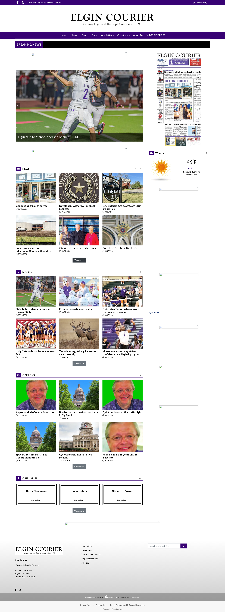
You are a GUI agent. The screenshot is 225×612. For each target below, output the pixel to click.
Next (141, 106)
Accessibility (202, 3)
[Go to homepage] (112, 18)
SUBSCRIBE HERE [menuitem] (155, 35)
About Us (87, 546)
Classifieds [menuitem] (122, 35)
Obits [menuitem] (94, 35)
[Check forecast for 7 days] (161, 169)
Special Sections (90, 558)
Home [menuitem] (63, 35)
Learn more (203, 607)
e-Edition (87, 550)
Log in (86, 562)
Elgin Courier (154, 312)
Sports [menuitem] (85, 35)
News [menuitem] (74, 35)
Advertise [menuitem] (138, 35)
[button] (140, 478)
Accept (216, 607)
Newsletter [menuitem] (106, 35)
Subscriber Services (92, 554)
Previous (18, 106)
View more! (79, 260)
